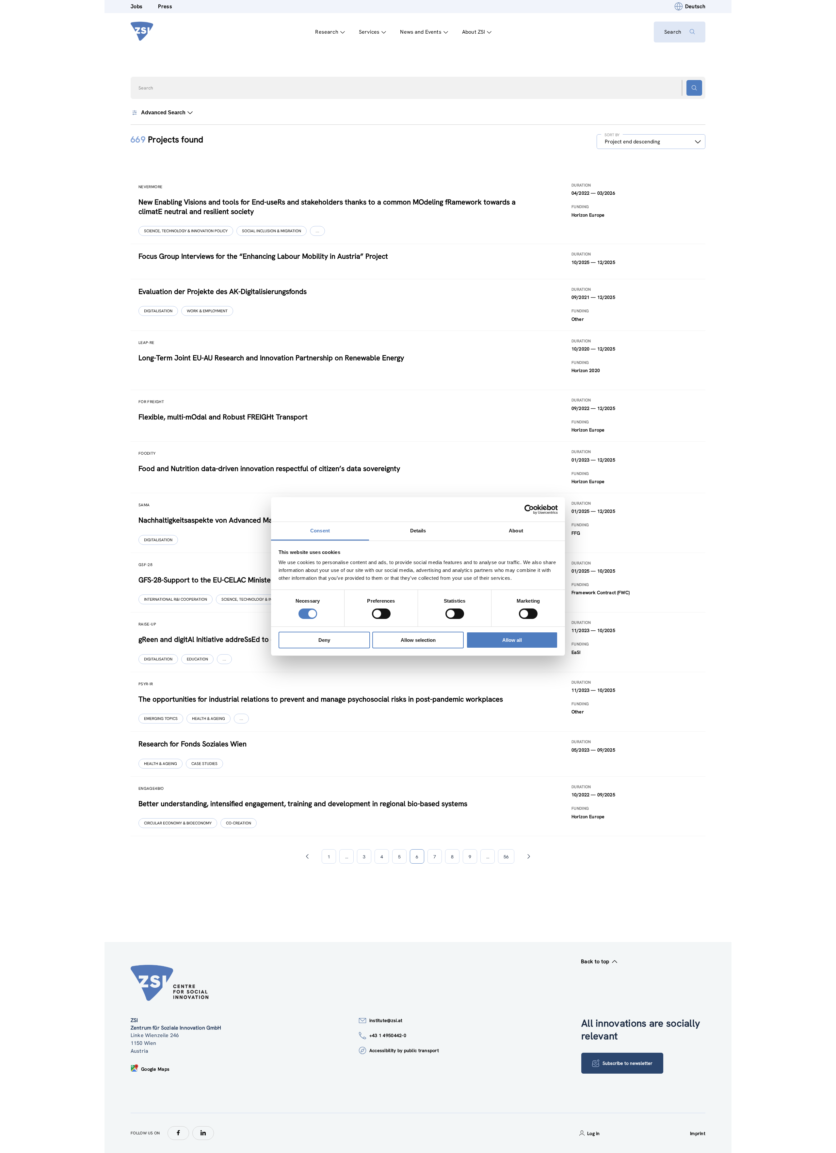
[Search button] (694, 88)
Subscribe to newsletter (627, 1063)
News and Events (420, 31)
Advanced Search (163, 112)
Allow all (512, 640)
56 (506, 857)
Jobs (136, 6)
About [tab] (516, 530)
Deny (324, 640)
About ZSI (473, 31)
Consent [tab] (320, 530)
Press (165, 6)
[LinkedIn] (203, 1133)
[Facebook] (178, 1133)
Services (369, 31)
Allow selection (418, 640)
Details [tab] (418, 530)
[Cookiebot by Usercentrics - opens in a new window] (529, 509)
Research (326, 31)
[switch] (381, 614)
